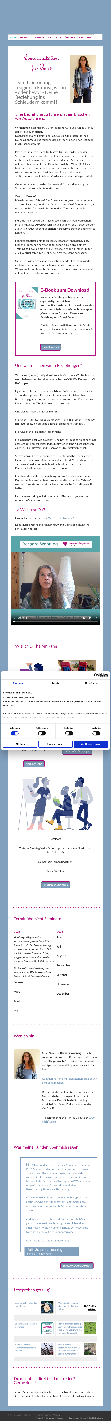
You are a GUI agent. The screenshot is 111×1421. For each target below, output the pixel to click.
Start (13, 37)
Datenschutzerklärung (77, 1418)
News (89, 37)
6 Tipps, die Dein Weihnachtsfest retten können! (34, 1349)
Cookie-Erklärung (96, 1418)
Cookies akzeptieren (90, 744)
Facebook (39, 1418)
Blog (58, 37)
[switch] (42, 733)
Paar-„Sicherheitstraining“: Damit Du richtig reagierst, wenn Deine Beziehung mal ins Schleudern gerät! (76, 1328)
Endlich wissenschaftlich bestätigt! (34, 1328)
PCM (50, 37)
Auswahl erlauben (55, 744)
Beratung (25, 37)
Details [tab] (55, 683)
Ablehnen (20, 744)
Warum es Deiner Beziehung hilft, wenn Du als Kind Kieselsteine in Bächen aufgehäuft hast (76, 1349)
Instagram (50, 1418)
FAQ (81, 37)
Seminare (39, 37)
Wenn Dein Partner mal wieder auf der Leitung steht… (76, 1307)
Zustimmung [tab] (19, 683)
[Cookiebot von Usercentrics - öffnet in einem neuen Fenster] (96, 675)
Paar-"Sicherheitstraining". (58, 517)
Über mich (70, 37)
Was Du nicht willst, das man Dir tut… (34, 1307)
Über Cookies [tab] (91, 683)
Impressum (61, 1418)
